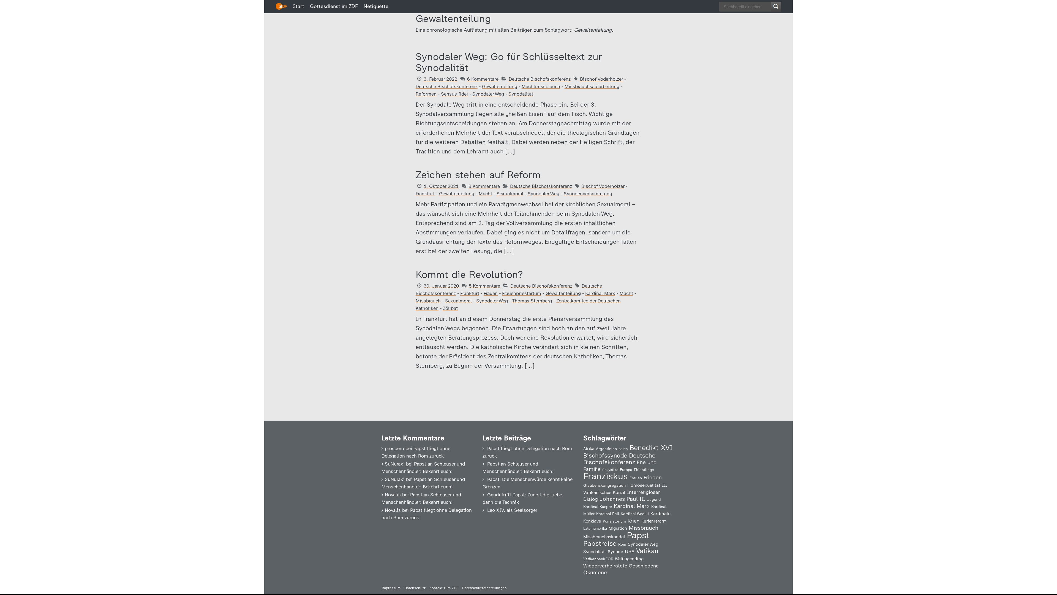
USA (629, 551)
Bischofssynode (605, 455)
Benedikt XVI (651, 447)
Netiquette (376, 6)
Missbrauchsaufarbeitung (592, 86)
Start (298, 6)
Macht (485, 193)
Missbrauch (428, 301)
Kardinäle (660, 513)
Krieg (634, 521)
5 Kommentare (484, 286)
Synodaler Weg (488, 94)
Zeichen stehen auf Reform (478, 175)
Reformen (426, 94)
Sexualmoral (510, 193)
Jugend (654, 499)
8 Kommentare (484, 186)
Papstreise (600, 543)
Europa (626, 469)
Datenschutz (415, 588)
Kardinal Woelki (635, 514)
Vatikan (647, 551)
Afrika (588, 448)
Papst (638, 535)
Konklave (592, 521)
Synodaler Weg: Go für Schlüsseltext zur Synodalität (509, 62)
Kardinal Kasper (597, 506)
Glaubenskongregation (604, 485)
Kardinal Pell (607, 514)
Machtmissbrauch (541, 86)
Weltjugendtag (629, 558)
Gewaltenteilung (499, 86)
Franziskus (605, 476)
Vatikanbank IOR (598, 559)
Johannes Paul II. (622, 499)
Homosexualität (643, 485)
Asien (623, 449)
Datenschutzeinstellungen (484, 588)
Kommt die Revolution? (469, 274)
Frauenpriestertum (521, 293)
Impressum (391, 588)
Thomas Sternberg (532, 301)
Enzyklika (610, 469)
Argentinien (606, 449)
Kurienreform (654, 521)
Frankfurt (425, 193)
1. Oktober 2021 (441, 186)
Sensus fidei (454, 94)
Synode (615, 551)
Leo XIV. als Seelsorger (512, 510)
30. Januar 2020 (441, 286)
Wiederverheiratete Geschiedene (621, 566)
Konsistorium (614, 521)
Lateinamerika (595, 528)
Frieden (653, 477)
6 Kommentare (482, 79)
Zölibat (450, 308)
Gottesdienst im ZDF (334, 6)
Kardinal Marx (600, 293)
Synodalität (520, 94)
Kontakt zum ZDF (443, 588)
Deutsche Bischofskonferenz (540, 79)
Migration (618, 528)
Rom (622, 544)
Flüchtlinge (644, 469)
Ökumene (595, 572)
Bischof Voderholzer (601, 79)
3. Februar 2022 (440, 79)
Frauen (491, 293)
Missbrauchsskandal (604, 536)
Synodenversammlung (588, 193)
